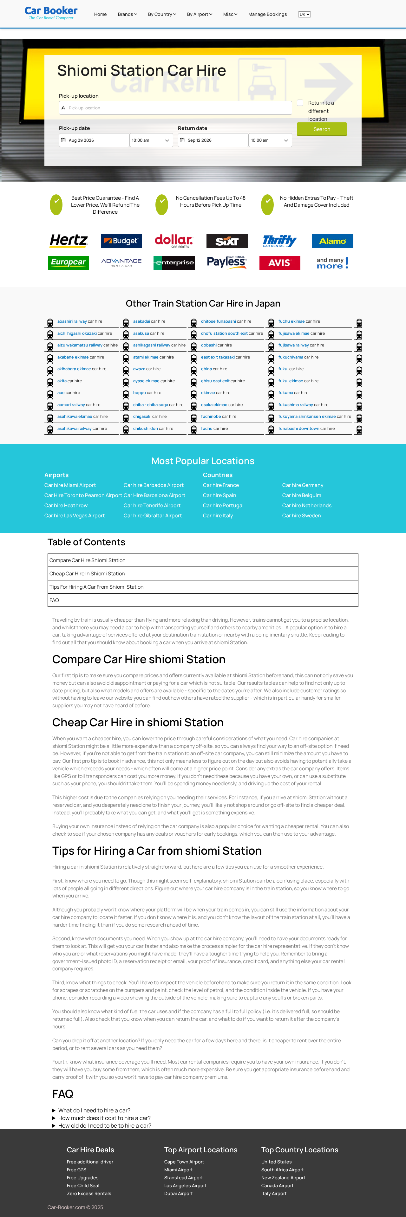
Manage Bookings (267, 14)
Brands (126, 14)
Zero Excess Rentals (89, 1193)
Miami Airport (178, 1170)
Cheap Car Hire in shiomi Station (87, 573)
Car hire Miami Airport (70, 485)
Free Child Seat (83, 1185)
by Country (160, 14)
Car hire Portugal (223, 505)
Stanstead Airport (183, 1178)
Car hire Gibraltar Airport (153, 515)
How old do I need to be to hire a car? (104, 1125)
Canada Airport (277, 1185)
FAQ (54, 600)
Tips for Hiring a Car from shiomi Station (96, 586)
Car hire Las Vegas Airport (74, 515)
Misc (228, 14)
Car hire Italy (218, 515)
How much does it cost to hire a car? (104, 1118)
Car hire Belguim (301, 495)
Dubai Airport (178, 1193)
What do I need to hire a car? (94, 1110)
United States (276, 1162)
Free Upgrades (83, 1178)
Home (100, 14)
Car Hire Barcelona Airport (155, 495)
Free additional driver (90, 1162)
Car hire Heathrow (66, 505)
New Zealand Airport (283, 1178)
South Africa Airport (282, 1170)
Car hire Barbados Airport (154, 485)
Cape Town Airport (184, 1162)
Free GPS (76, 1170)
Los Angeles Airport (185, 1185)
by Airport (198, 14)
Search (322, 129)
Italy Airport (274, 1193)
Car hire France (221, 485)
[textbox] (175, 108)
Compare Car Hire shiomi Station (87, 560)
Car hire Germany (303, 485)
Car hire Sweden (301, 515)
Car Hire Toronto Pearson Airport (83, 495)
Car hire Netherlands (306, 505)
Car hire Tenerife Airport (152, 505)
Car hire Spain (219, 495)
